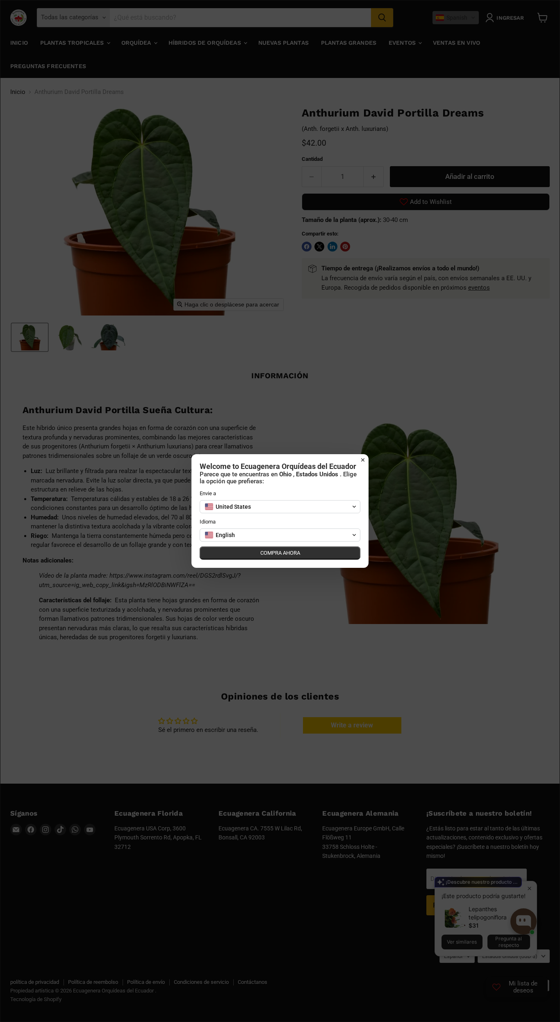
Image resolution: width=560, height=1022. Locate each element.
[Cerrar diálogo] (363, 460)
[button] (280, 506)
